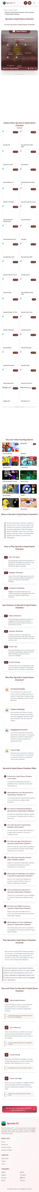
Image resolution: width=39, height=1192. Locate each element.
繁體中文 (22, 1178)
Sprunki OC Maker (6, 1150)
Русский (3, 1178)
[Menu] (34, 3)
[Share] (35, 68)
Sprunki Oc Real (6, 1147)
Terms (3, 1164)
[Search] (25, 3)
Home (6, 10)
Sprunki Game (13, 10)
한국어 (3, 1180)
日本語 (22, 1172)
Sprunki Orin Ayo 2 (17, 970)
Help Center (5, 1158)
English (3, 1172)
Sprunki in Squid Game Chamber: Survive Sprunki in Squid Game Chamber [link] (19, 13)
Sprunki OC (11, 980)
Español (3, 1175)
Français (22, 1180)
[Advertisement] (19, 94)
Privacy (3, 1161)
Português (23, 1175)
